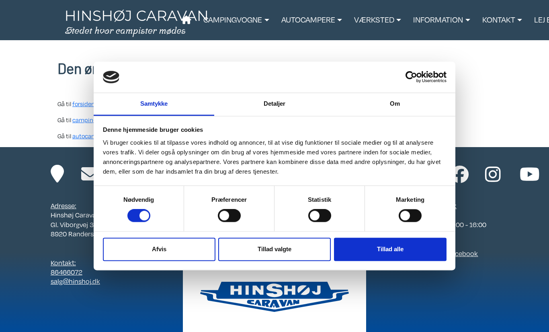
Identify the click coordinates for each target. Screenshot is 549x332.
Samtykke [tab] (154, 103)
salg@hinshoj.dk (75, 281)
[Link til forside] (136, 22)
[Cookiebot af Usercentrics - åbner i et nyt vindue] (411, 77)
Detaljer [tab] (275, 103)
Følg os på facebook (447, 253)
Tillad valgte (274, 249)
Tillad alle (390, 249)
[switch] (229, 215)
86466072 (66, 272)
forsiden (83, 104)
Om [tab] (395, 103)
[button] (236, 20)
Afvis (159, 249)
